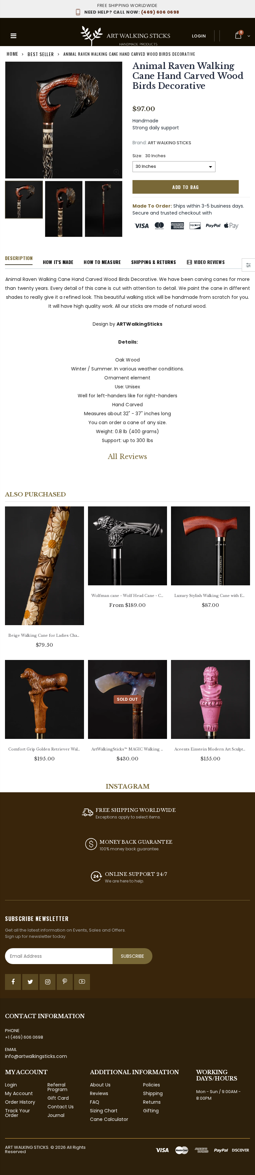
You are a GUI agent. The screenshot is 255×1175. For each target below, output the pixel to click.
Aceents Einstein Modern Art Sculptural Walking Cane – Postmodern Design (210, 749)
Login (199, 36)
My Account (19, 1093)
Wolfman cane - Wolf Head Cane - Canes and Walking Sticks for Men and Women (127, 595)
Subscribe (132, 956)
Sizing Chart (104, 1110)
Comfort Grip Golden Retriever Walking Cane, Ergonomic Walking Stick (44, 749)
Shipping (153, 1093)
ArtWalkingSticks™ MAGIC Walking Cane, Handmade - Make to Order (127, 749)
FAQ (94, 1102)
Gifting (151, 1110)
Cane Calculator (109, 1119)
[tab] (19, 258)
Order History (20, 1102)
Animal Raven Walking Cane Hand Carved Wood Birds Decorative (188, 76)
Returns (152, 1102)
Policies (151, 1084)
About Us (100, 1084)
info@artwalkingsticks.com (36, 1056)
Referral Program (57, 1087)
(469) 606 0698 (131, 12)
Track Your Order (17, 1113)
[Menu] (13, 35)
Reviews (99, 1093)
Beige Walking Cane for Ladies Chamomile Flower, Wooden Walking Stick (44, 635)
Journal (55, 1115)
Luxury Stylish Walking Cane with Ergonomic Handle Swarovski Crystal (210, 595)
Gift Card (58, 1098)
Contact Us (60, 1106)
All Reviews (127, 457)
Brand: (139, 143)
